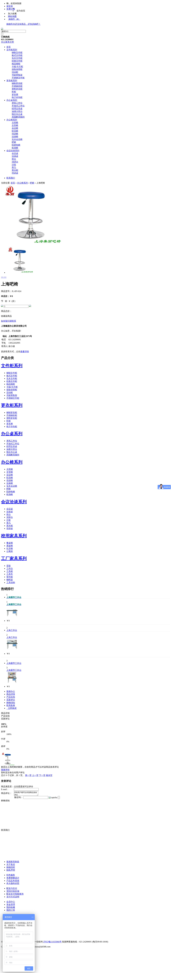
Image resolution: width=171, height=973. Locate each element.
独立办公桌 (17, 114)
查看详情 (24, 351)
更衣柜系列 (11, 80)
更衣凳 (15, 94)
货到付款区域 (12, 891)
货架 (8, 566)
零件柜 (9, 577)
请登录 (9, 6)
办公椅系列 (11, 120)
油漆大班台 (17, 111)
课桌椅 (9, 546)
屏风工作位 (17, 103)
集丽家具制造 (12, 862)
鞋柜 (14, 92)
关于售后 (10, 864)
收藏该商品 (6, 316)
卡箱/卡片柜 (17, 66)
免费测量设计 (12, 878)
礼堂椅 (9, 548)
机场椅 (15, 148)
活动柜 (15, 72)
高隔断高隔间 (18, 117)
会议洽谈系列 (12, 150)
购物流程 (10, 867)
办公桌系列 (11, 100)
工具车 (9, 574)
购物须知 (10, 702)
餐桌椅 (9, 543)
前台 (14, 159)
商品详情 (10, 694)
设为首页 (21, 11)
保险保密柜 (17, 69)
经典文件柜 (17, 61)
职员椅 (15, 131)
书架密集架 (17, 75)
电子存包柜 (17, 97)
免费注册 (10, 9)
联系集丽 (10, 705)
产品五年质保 (12, 880)
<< (2, 277)
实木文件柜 (17, 58)
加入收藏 (12, 13)
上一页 (35, 775)
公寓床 (9, 551)
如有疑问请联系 (8, 321)
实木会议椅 (17, 139)
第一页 (28, 775)
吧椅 (14, 142)
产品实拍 (10, 697)
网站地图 (12, 16)
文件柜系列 (11, 50)
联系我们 (10, 178)
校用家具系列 (14, 535)
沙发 (14, 164)
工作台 (9, 568)
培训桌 (15, 173)
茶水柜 (15, 170)
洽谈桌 (15, 156)
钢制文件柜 (17, 52)
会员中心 (10, 902)
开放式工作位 (18, 106)
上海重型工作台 (13, 663)
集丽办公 (10, 691)
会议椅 (15, 128)
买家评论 (10, 700)
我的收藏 (10, 907)
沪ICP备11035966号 (52, 942)
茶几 (14, 167)
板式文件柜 (17, 55)
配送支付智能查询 (15, 894)
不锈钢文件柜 (18, 78)
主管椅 (15, 125)
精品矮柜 (16, 64)
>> (5, 277)
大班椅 (15, 122)
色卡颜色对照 (12, 883)
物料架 (9, 580)
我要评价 (5, 770)
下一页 (42, 775)
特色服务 (10, 875)
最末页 (49, 775)
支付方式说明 (12, 897)
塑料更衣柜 (17, 89)
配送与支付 (11, 888)
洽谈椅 (15, 136)
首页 (8, 47)
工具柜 (9, 571)
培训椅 (15, 134)
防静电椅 (16, 145)
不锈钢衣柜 (17, 86)
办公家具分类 (7, 42)
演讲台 (15, 162)
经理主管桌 (17, 108)
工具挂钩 (10, 582)
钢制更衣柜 (17, 83)
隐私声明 (10, 870)
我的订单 (10, 910)
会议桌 (15, 153)
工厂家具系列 (14, 558)
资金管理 (10, 904)
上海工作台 (11, 630)
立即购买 (11, 708)
